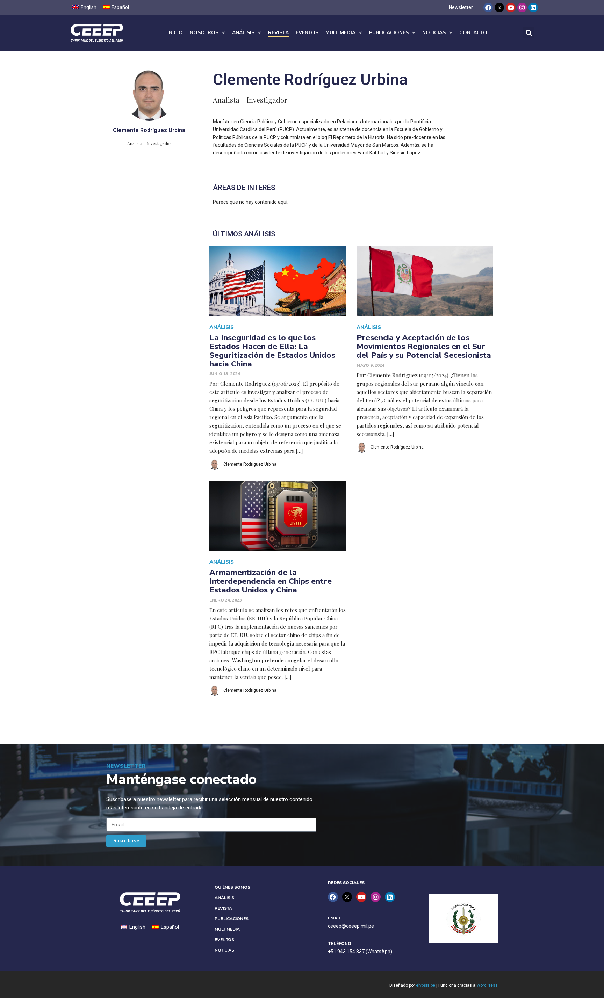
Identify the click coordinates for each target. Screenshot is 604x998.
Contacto (473, 32)
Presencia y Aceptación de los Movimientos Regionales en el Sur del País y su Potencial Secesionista (424, 346)
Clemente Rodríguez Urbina (249, 464)
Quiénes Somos (232, 887)
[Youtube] (510, 7)
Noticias (434, 32)
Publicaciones (389, 32)
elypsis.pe (425, 985)
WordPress (487, 985)
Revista (278, 32)
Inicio (175, 32)
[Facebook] (488, 7)
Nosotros (204, 32)
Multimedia (340, 32)
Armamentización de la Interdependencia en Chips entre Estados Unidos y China (270, 581)
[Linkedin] (533, 7)
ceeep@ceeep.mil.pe (351, 926)
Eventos (307, 32)
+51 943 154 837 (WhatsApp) (360, 951)
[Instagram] (522, 7)
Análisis (243, 32)
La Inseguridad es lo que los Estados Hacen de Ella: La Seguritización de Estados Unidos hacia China (272, 350)
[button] (528, 32)
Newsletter (461, 7)
